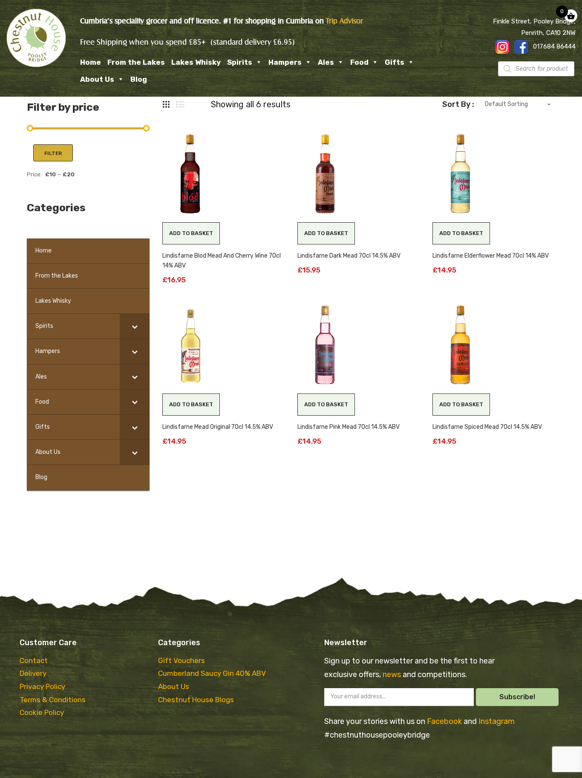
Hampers (285, 62)
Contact (34, 660)
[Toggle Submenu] (135, 326)
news (393, 674)
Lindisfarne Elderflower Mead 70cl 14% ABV (490, 255)
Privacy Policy (42, 686)
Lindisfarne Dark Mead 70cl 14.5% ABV (348, 255)
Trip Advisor (344, 21)
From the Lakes (136, 62)
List (180, 104)
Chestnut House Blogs (196, 699)
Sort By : (458, 104)
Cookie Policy (42, 712)
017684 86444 (554, 46)
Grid (166, 104)
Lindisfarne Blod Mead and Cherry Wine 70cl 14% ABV (221, 260)
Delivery (33, 673)
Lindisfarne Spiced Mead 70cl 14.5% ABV (487, 427)
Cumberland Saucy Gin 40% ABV (212, 673)
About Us (97, 79)
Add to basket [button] (191, 233)
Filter (53, 153)
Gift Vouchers (181, 660)
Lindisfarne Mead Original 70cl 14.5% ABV (217, 427)
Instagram (496, 721)
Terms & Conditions (53, 699)
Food (359, 62)
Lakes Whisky (196, 62)
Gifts (394, 62)
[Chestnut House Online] (36, 37)
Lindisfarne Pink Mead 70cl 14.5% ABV (348, 427)
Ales (326, 62)
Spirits (239, 62)
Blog (138, 79)
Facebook (445, 721)
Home (90, 62)
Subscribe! (517, 697)
